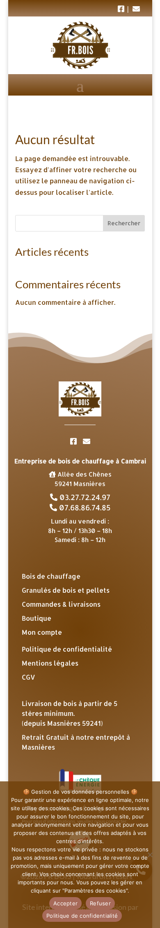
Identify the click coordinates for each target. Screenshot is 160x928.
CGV (28, 677)
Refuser (100, 903)
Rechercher (123, 223)
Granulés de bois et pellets (66, 590)
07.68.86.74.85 (84, 507)
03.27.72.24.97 (83, 497)
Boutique (36, 618)
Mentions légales (50, 663)
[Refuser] (150, 855)
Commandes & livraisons (61, 604)
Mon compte (42, 632)
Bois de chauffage (51, 576)
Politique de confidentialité (67, 649)
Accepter (65, 903)
